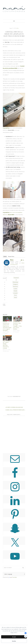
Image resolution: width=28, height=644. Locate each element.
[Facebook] (21, 260)
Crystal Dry (6, 128)
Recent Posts (11, 256)
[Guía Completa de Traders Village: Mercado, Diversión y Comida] (7, 337)
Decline (14, 641)
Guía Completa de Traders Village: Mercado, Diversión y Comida (7, 344)
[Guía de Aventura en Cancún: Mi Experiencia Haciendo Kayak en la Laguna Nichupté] (7, 318)
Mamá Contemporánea (14, 9)
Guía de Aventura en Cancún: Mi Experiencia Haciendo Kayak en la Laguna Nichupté (7, 326)
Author (5, 256)
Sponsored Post (17, 396)
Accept (14, 637)
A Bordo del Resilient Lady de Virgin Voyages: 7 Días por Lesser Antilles (17, 325)
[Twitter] (23, 260)
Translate (14, 577)
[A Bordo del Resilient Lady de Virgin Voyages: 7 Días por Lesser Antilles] (17, 318)
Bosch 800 (11, 214)
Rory (11, 260)
